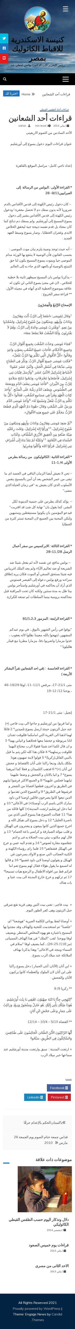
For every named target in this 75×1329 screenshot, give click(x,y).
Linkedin (33, 1097)
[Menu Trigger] (65, 9)
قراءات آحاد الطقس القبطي (54, 109)
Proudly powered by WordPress (37, 1308)
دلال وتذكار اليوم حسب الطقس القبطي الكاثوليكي (39, 1222)
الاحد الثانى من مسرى (52, 1266)
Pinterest (58, 1097)
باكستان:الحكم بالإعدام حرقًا (43, 1122)
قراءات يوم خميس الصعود (49, 1245)
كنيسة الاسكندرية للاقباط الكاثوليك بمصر (37, 49)
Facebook (57, 1088)
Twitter (34, 1088)
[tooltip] (4, 38)
